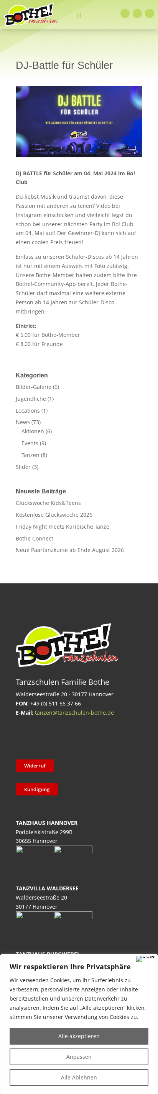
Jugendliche (31, 398)
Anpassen (79, 1056)
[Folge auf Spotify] (103, 737)
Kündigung (36, 789)
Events (29, 443)
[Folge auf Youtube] (149, 13)
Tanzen (30, 455)
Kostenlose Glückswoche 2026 (54, 514)
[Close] (145, 959)
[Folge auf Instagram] (137, 13)
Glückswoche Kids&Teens (48, 502)
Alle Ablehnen (79, 1077)
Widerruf (35, 765)
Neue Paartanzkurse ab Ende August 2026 (70, 550)
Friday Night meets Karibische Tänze (62, 526)
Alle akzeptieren (79, 1036)
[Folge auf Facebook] (125, 13)
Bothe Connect (34, 538)
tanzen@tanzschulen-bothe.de (74, 712)
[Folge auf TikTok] (44, 737)
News (23, 422)
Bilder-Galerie (33, 386)
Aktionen (32, 431)
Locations (28, 410)
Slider (23, 466)
